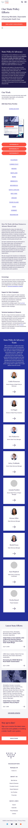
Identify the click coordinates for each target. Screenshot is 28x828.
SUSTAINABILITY (14, 153)
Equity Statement (14, 789)
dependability (14, 149)
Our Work (22, 303)
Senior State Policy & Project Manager (14, 492)
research (4, 63)
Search (14, 805)
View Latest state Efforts (14, 24)
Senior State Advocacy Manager (14, 464)
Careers (14, 813)
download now (14, 108)
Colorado (14, 160)
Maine (14, 176)
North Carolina (14, 189)
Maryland (14, 173)
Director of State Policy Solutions (14, 411)
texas (14, 206)
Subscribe (14, 807)
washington (14, 214)
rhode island (14, 202)
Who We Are (14, 780)
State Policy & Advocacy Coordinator (14, 574)
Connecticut (14, 164)
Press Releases (14, 810)
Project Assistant (14, 601)
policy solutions (12, 63)
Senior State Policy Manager (14, 438)
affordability (14, 144)
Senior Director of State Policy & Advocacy (14, 383)
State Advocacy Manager (14, 519)
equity (24, 82)
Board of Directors (14, 783)
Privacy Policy (21, 820)
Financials (14, 795)
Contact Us (14, 770)
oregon (14, 198)
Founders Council (14, 786)
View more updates (14, 713)
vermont (14, 210)
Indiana (14, 168)
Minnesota (14, 181)
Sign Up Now (14, 738)
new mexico (14, 185)
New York (14, 193)
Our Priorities (14, 792)
